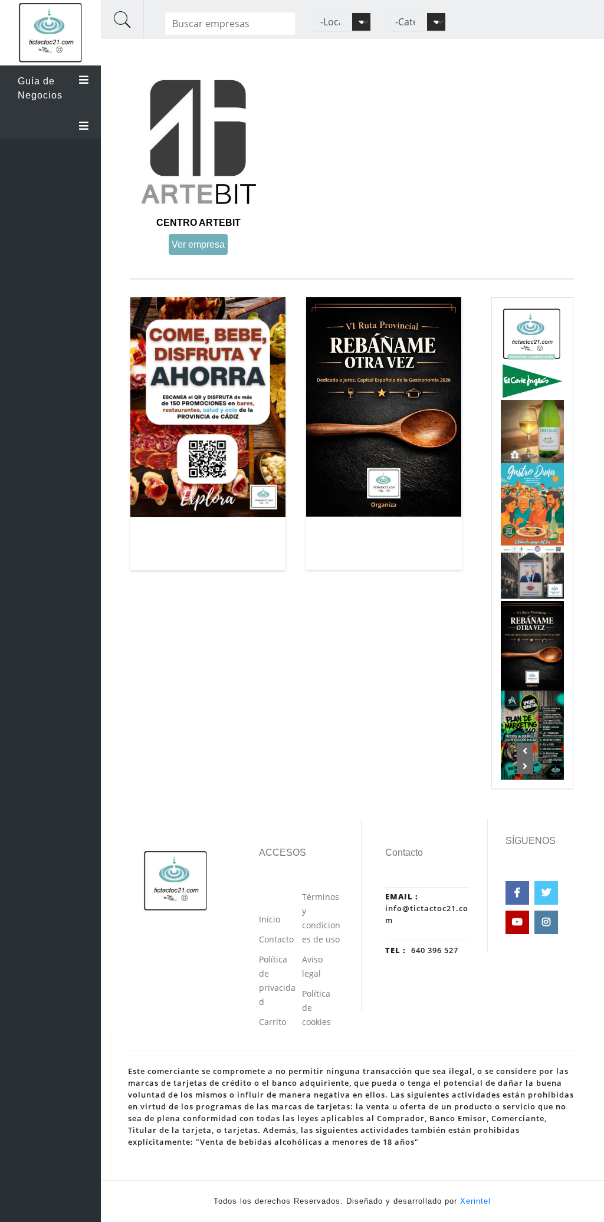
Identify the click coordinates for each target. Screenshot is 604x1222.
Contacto (276, 939)
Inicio (269, 919)
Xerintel (475, 1201)
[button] (525, 750)
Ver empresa (198, 244)
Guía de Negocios (40, 88)
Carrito (272, 1021)
